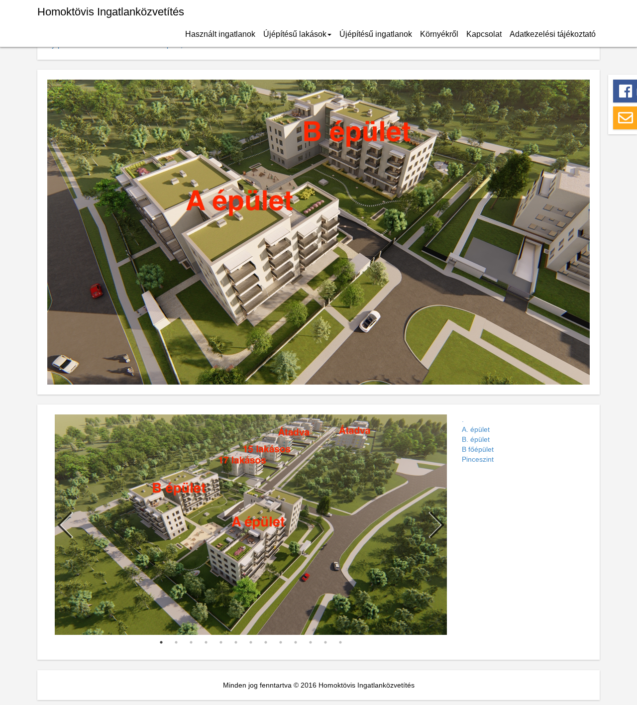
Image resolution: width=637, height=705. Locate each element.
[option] (251, 524)
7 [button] (251, 642)
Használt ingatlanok (220, 34)
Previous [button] (65, 525)
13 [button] (340, 642)
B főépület (478, 449)
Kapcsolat (484, 34)
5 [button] (221, 642)
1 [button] (161, 642)
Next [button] (437, 525)
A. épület (476, 429)
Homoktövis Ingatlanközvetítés (110, 11)
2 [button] (176, 642)
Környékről (439, 34)
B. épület (476, 439)
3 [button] (191, 642)
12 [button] (325, 642)
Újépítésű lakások (294, 34)
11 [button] (311, 642)
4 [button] (206, 642)
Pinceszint (478, 459)
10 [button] (296, 642)
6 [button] (236, 642)
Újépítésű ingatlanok (375, 34)
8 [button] (266, 642)
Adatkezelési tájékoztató (553, 34)
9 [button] (281, 642)
